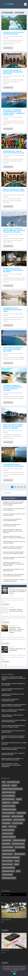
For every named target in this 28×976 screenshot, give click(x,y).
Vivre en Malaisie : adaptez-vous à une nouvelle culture (13, 152)
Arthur (6, 117)
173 (5, 665)
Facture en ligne (17, 823)
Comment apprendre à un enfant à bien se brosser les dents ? (14, 558)
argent (14, 785)
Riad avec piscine (7, 864)
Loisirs (11, 607)
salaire (16, 864)
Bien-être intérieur (8, 799)
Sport (18, 871)
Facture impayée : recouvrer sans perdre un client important (14, 509)
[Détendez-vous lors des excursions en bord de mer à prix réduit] (14, 258)
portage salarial (7, 861)
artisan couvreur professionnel (12, 789)
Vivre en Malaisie (7, 874)
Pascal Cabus (8, 76)
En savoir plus (8, 48)
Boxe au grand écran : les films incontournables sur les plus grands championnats (11, 765)
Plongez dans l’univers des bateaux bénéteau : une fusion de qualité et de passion (14, 230)
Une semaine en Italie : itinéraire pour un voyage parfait (12, 309)
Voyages (17, 36)
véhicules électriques (8, 878)
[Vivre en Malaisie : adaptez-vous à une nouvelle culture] (14, 141)
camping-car (6, 802)
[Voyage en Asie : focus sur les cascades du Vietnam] (14, 22)
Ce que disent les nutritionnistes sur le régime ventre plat (13, 569)
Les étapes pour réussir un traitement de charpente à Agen (17, 591)
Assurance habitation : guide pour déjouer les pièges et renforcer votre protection (13, 531)
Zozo (6, 274)
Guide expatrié (6, 840)
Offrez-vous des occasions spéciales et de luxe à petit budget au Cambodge (12, 426)
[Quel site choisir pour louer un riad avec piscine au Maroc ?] (14, 179)
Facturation (6, 823)
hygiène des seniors (19, 840)
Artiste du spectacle (8, 792)
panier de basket (7, 854)
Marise (6, 234)
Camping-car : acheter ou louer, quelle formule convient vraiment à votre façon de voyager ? (13, 503)
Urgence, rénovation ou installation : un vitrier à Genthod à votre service (12, 759)
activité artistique (13, 782)
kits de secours (19, 847)
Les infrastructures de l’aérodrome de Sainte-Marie (13, 465)
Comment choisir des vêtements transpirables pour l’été (12, 525)
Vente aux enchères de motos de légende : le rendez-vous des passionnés (14, 537)
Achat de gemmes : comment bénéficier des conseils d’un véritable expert (14, 575)
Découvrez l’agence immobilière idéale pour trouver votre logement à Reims (13, 552)
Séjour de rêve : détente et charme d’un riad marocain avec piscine (13, 71)
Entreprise (13, 625)
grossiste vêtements (8, 837)
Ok (14, 973)
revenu (17, 861)
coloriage (15, 802)
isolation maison (7, 847)
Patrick (6, 36)
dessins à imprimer (17, 816)
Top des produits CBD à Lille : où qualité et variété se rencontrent (14, 580)
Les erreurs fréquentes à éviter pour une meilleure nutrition (14, 514)
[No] (26, 970)
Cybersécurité (21, 813)
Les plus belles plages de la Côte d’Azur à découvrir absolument (12, 349)
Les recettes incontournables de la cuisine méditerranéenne (12, 519)
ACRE (3, 782)
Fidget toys (12, 826)
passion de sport (20, 854)
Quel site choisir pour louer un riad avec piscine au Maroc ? (14, 190)
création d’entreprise (9, 809)
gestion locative (7, 833)
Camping (18, 799)
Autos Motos (6, 919)
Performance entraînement (10, 857)
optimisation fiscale (8, 850)
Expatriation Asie (19, 819)
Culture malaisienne (8, 813)
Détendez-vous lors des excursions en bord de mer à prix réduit (13, 270)
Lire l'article (4, 930)
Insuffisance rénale (18, 843)
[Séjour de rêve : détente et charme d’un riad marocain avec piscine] (14, 60)
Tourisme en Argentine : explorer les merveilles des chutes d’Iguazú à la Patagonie (12, 388)
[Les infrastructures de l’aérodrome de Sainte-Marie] (14, 454)
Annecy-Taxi (6, 785)
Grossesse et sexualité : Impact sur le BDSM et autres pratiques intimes (13, 547)
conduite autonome (8, 806)
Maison (11, 588)
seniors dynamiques (8, 867)
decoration (5, 816)
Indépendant (6, 843)
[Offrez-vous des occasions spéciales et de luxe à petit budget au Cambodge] (14, 415)
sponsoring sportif (8, 871)
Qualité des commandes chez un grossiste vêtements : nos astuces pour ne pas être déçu (13, 564)
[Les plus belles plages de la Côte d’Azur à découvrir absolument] (14, 337)
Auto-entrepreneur (8, 795)
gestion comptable (8, 830)
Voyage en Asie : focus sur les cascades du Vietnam (13, 33)
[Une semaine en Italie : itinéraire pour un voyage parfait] (14, 298)
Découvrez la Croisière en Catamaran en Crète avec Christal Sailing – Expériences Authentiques (14, 112)
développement (7, 819)
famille (4, 826)
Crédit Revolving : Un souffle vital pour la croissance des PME (14, 542)
